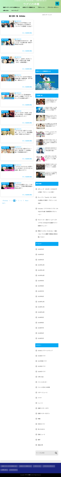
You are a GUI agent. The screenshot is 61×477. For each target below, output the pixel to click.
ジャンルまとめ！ (42, 382)
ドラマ (40, 397)
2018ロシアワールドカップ (45, 350)
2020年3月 (41, 249)
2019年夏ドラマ (42, 361)
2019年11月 (41, 270)
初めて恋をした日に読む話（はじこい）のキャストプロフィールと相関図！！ (51, 158)
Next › (27, 200)
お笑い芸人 (41, 376)
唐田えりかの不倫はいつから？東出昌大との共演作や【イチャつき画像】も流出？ (23, 24)
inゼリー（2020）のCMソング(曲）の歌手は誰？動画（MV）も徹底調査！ (23, 60)
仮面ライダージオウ (43, 408)
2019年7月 (41, 291)
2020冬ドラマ (41, 371)
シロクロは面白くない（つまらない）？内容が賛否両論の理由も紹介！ (23, 186)
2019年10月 (41, 275)
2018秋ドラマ (41, 355)
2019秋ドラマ (41, 366)
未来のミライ (41, 424)
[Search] (56, 453)
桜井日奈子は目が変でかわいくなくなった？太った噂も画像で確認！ (51, 149)
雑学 (39, 439)
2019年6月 (41, 296)
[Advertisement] (46, 43)
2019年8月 (41, 286)
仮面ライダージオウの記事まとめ (11, 7)
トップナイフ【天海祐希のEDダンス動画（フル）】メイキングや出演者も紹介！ (23, 96)
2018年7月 (41, 328)
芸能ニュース (41, 434)
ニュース (40, 403)
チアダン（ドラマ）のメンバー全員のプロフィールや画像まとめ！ (51, 133)
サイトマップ (15, 10)
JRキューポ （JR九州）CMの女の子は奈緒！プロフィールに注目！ (47, 191)
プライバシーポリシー (53, 7)
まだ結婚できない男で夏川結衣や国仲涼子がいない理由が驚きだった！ (51, 125)
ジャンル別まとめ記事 (44, 387)
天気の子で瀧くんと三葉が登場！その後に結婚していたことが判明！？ (51, 109)
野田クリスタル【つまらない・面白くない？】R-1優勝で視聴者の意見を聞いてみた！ (48, 234)
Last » (4, 203)
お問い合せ (6, 10)
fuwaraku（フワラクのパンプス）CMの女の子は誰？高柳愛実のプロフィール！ (48, 211)
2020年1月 (41, 259)
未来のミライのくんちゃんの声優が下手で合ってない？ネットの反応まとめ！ (51, 117)
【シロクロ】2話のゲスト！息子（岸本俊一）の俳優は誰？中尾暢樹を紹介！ (23, 150)
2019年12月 (41, 265)
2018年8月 (41, 322)
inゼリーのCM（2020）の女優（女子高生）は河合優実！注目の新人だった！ (23, 114)
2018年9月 (41, 317)
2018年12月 (41, 301)
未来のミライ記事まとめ (29, 7)
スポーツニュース (42, 392)
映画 (39, 418)
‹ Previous (5, 200)
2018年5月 (41, 338)
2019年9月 (41, 280)
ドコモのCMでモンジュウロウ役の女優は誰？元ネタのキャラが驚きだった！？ (51, 101)
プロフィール (41, 7)
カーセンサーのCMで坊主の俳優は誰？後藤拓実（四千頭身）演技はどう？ (23, 78)
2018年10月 (41, 312)
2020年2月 (41, 254)
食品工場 (40, 445)
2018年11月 (41, 307)
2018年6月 (41, 333)
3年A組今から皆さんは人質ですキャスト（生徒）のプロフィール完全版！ (51, 165)
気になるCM (41, 429)
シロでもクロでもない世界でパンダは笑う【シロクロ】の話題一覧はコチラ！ (23, 168)
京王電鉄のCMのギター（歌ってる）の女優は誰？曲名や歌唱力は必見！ (23, 42)
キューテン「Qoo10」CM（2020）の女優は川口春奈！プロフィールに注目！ (47, 200)
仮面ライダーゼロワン (44, 413)
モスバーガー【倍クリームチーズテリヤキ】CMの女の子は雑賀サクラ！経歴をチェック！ (48, 222)
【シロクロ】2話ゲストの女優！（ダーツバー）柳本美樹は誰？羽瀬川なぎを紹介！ (23, 132)
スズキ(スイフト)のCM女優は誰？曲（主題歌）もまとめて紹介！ (51, 174)
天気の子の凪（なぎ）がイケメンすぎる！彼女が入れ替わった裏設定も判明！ (51, 141)
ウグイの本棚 (31, 4)
